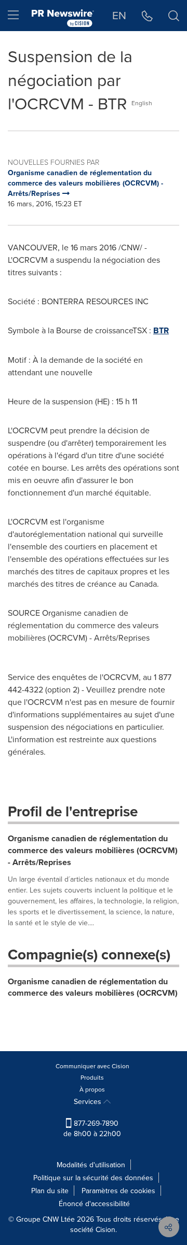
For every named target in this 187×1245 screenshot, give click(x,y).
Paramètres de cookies (118, 1190)
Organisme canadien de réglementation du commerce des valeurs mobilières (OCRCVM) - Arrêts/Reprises (93, 850)
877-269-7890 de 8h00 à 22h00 (92, 1128)
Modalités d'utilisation (91, 1164)
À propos (92, 1089)
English (141, 102)
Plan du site (50, 1190)
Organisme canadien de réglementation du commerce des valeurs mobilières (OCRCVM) (93, 987)
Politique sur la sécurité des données (93, 1177)
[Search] (174, 15)
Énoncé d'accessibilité (94, 1203)
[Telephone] (147, 15)
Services (88, 1101)
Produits (92, 1077)
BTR (161, 330)
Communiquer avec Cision (92, 1066)
